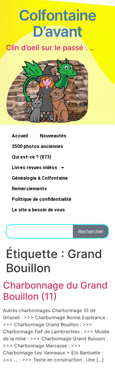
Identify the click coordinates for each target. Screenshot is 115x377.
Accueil (20, 136)
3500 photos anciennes (37, 146)
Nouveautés (53, 136)
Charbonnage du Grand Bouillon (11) (55, 291)
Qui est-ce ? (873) (31, 157)
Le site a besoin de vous (38, 210)
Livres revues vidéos (34, 167)
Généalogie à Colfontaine (40, 178)
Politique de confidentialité (41, 199)
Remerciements (29, 188)
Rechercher (90, 231)
